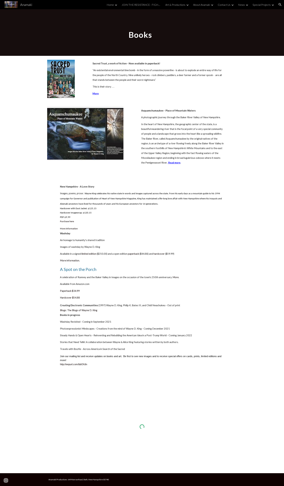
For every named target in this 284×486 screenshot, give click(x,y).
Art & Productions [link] (175, 4)
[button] (280, 5)
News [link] (241, 4)
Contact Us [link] (224, 4)
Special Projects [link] (262, 4)
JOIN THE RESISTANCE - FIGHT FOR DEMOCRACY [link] (141, 4)
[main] (142, 32)
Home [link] (110, 4)
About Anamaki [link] (201, 4)
